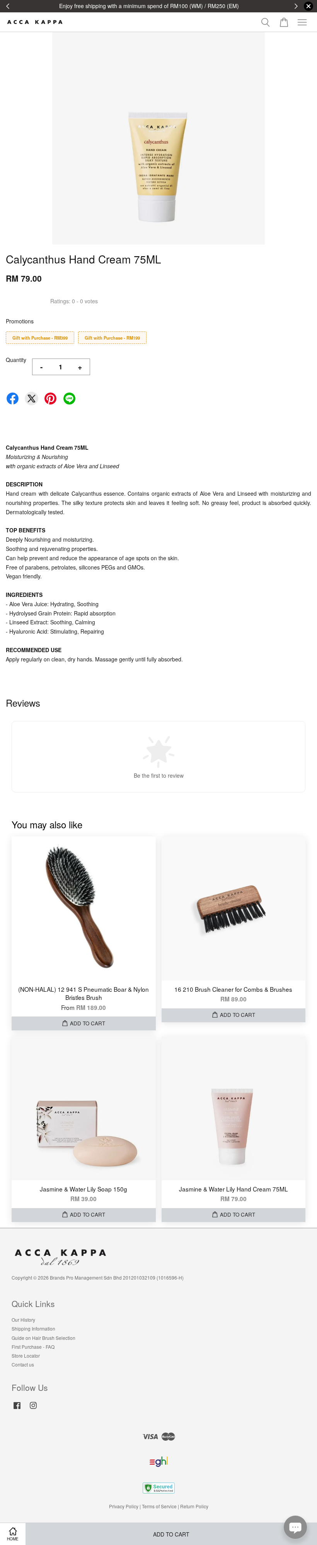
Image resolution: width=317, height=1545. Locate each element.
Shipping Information (33, 1328)
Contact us (23, 1364)
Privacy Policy (123, 1506)
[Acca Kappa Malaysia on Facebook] (17, 1409)
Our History (23, 1319)
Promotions (20, 321)
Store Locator (26, 1355)
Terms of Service (159, 1506)
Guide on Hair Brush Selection (43, 1337)
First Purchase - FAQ (33, 1346)
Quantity (16, 360)
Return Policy (194, 1506)
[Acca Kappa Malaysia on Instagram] (33, 1409)
